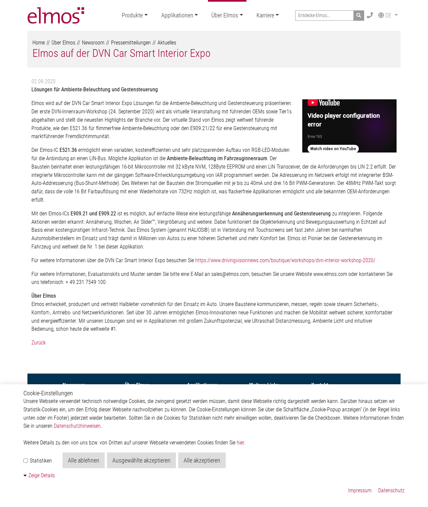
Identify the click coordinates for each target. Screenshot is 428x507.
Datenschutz (391, 490)
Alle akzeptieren (202, 460)
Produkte (132, 15)
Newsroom (93, 42)
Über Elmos (224, 15)
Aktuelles (166, 42)
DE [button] (388, 15)
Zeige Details (41, 475)
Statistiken (40, 461)
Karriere (265, 15)
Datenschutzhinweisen (77, 426)
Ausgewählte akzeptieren (141, 460)
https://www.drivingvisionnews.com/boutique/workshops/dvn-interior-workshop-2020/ (285, 260)
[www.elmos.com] (55, 15)
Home (38, 42)
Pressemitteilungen (131, 42)
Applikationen (177, 15)
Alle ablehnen (83, 460)
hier (240, 442)
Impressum (359, 490)
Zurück (38, 342)
